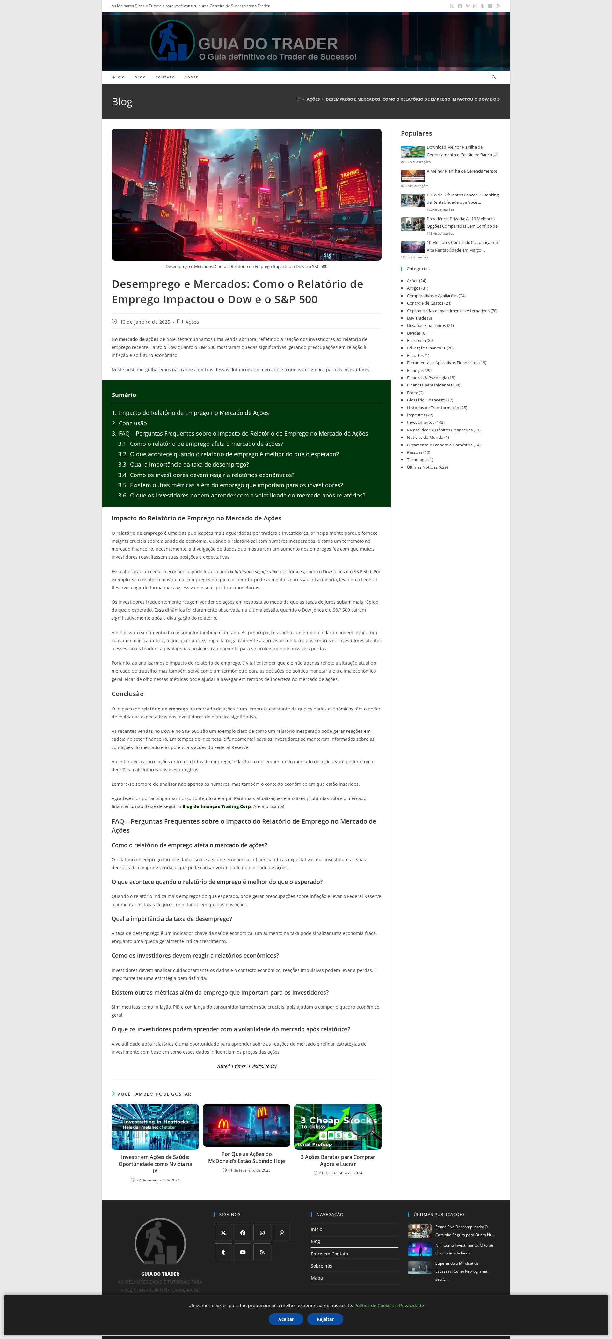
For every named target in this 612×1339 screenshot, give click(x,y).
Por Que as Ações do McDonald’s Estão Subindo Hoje (246, 1158)
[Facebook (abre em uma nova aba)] (460, 6)
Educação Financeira (426, 348)
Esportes (415, 355)
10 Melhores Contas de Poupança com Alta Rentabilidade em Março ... (463, 246)
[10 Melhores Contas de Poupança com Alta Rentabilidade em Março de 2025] (413, 247)
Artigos (413, 288)
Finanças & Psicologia (427, 377)
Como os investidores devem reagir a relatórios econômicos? (206, 475)
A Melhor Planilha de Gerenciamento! (462, 171)
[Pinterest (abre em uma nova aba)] (467, 6)
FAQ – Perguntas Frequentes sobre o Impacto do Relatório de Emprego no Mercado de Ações (240, 433)
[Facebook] (242, 1232)
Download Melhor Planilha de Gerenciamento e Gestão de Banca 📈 (462, 150)
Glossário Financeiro (426, 400)
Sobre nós (321, 1266)
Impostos (416, 415)
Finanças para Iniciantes (429, 385)
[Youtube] (242, 1252)
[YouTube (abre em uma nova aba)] (490, 6)
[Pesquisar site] (493, 77)
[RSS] (262, 1252)
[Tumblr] (223, 1252)
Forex (412, 392)
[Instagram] (262, 1232)
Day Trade (416, 318)
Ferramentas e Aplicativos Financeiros (442, 362)
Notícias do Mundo (425, 437)
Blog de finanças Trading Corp (216, 806)
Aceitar (286, 1319)
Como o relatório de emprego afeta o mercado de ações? (200, 443)
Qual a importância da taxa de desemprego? (183, 464)
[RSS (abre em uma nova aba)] (497, 6)
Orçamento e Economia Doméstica (440, 445)
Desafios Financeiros (426, 325)
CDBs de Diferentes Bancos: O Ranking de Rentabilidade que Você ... (463, 198)
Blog (315, 1241)
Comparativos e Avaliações (432, 295)
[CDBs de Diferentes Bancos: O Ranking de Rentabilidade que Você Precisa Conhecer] (413, 200)
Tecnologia (417, 459)
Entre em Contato (329, 1254)
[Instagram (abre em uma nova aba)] (475, 6)
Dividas (414, 333)
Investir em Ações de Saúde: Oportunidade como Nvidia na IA (155, 1164)
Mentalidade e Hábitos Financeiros (440, 430)
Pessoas (414, 452)
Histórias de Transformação (433, 407)
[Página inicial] (298, 99)
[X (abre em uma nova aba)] (452, 6)
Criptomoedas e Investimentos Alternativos (448, 310)
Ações (192, 322)
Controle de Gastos (425, 303)
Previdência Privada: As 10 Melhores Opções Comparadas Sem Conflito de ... (462, 223)
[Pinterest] (281, 1232)
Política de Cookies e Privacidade (389, 1305)
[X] (223, 1232)
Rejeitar (325, 1319)
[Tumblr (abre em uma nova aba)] (482, 6)
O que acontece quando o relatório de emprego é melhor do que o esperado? (228, 454)
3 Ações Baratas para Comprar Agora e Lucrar (338, 1160)
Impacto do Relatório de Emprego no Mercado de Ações (190, 412)
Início (316, 1229)
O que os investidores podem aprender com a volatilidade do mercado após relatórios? (241, 495)
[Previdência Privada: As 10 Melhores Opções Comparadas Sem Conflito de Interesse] (413, 224)
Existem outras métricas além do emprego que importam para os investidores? (230, 485)
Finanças (415, 370)
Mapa (317, 1278)
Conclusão (129, 423)
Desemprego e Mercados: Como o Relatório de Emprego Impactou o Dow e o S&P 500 (419, 99)
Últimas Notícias (422, 467)
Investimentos (420, 422)
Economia (416, 340)
